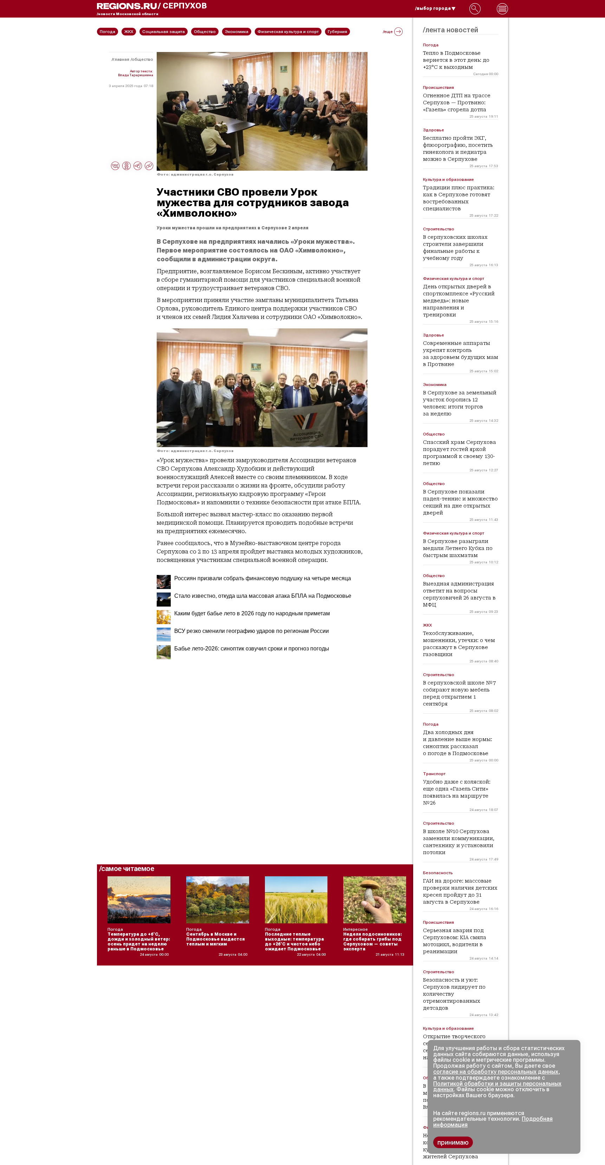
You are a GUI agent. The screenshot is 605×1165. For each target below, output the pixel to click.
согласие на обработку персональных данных (495, 1071)
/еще (388, 31)
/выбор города (433, 8)
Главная (121, 59)
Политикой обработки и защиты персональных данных (497, 1086)
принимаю (453, 1142)
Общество (142, 59)
